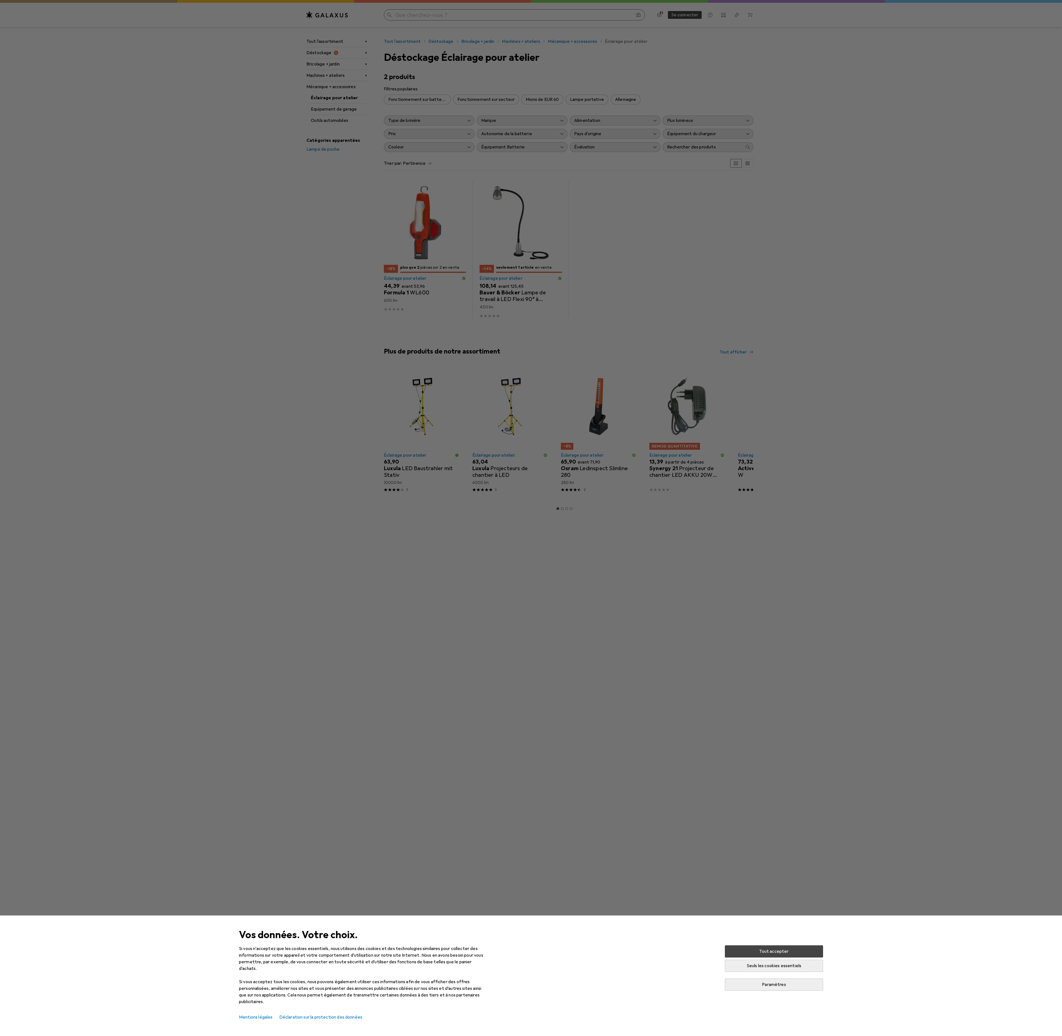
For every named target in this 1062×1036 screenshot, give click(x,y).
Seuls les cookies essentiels (774, 966)
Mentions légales (256, 1017)
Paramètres (774, 984)
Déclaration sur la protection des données (321, 1017)
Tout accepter (773, 951)
